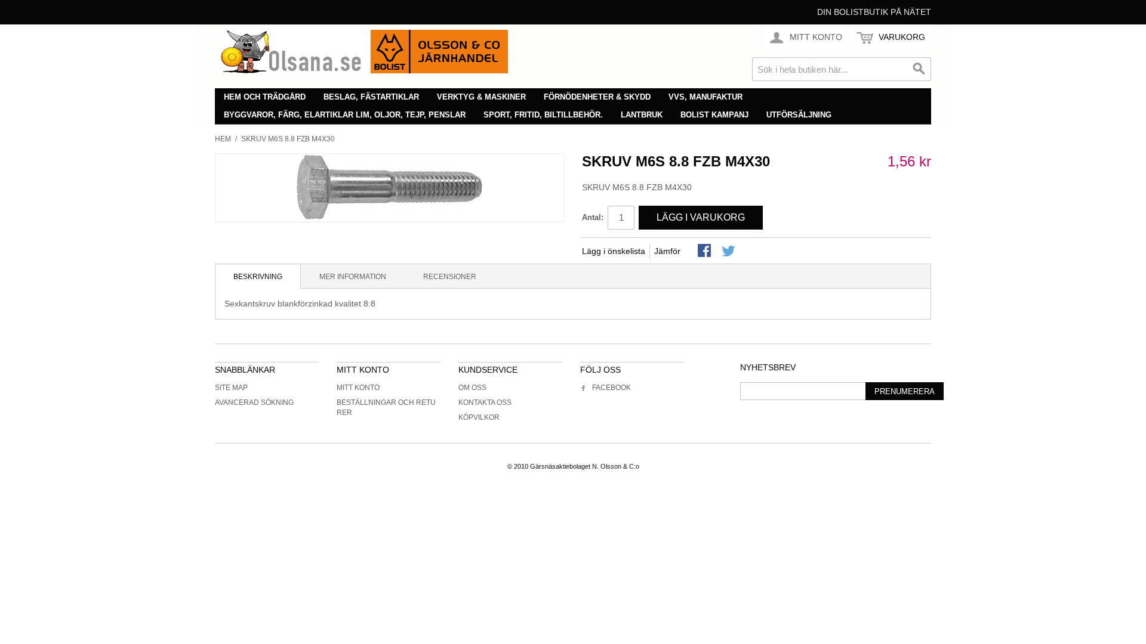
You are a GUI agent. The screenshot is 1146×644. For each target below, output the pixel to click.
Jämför (667, 251)
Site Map (231, 387)
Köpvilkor (479, 417)
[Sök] (919, 69)
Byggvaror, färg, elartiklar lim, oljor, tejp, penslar (345, 114)
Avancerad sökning (254, 402)
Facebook (611, 387)
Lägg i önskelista (613, 251)
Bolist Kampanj (714, 114)
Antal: (592, 217)
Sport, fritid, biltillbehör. (543, 114)
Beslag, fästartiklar (371, 96)
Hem (223, 139)
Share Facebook (705, 251)
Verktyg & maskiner (481, 96)
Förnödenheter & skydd (597, 96)
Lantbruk (642, 114)
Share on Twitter (729, 251)
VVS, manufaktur (705, 96)
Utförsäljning (798, 114)
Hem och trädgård (265, 96)
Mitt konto (358, 387)
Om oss (472, 387)
